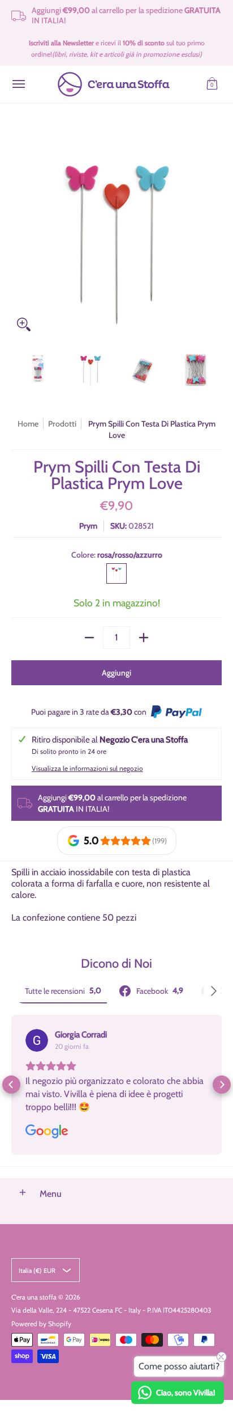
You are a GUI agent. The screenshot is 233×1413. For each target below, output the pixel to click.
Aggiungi (116, 673)
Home (28, 424)
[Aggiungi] (143, 638)
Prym (88, 526)
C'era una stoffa (34, 1297)
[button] (212, 84)
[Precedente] (19, 231)
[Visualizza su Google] (36, 1040)
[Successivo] (213, 231)
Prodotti (62, 424)
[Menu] (18, 84)
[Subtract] (89, 638)
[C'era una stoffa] (113, 84)
